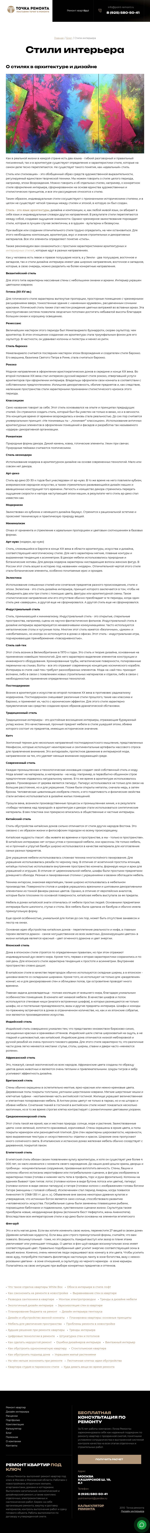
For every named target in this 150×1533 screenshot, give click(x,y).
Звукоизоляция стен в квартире (80, 1305)
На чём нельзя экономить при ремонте (35, 1360)
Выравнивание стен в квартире (95, 1293)
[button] (100, 10)
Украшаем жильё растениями (75, 1354)
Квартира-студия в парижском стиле (33, 1366)
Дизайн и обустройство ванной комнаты (36, 1317)
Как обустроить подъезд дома (29, 1354)
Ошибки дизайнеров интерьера (78, 1342)
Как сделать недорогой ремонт (30, 1342)
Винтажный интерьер (120, 1342)
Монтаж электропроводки (77, 1299)
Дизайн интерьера (132, 1511)
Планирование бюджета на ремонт (32, 1311)
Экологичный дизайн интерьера (30, 1305)
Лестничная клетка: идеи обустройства (94, 1360)
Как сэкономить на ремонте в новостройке (38, 1293)
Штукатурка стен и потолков (79, 1336)
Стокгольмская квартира (88, 1348)
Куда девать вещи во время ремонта (89, 1366)
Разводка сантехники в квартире (31, 1299)
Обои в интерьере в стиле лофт (89, 1287)
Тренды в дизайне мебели (118, 1299)
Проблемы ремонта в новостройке (90, 1323)
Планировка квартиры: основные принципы (100, 1317)
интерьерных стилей (20, 250)
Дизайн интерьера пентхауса (82, 1311)
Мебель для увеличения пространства (35, 1323)
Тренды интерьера (82, 1330)
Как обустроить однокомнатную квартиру (37, 1348)
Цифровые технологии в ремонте (31, 1336)
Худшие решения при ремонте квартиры (36, 1330)
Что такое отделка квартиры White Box (35, 1287)
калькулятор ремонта (91, 1507)
